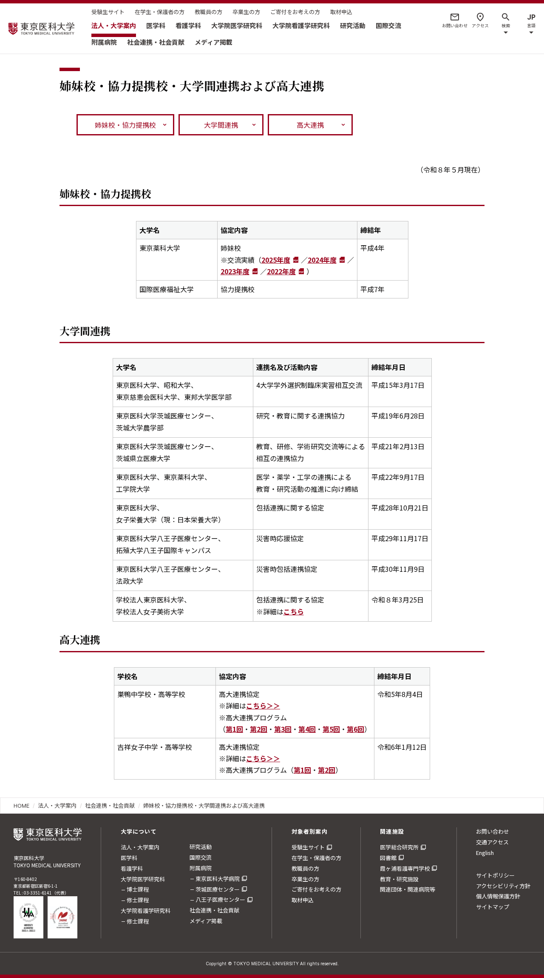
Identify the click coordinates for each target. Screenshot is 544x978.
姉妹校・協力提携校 (125, 125)
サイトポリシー (495, 875)
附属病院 (104, 41)
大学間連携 (221, 125)
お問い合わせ (492, 831)
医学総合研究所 (399, 847)
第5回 (331, 729)
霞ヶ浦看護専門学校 (405, 868)
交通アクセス (492, 842)
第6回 (355, 729)
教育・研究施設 (399, 879)
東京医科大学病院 (218, 879)
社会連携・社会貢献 (155, 41)
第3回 (283, 729)
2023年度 (235, 271)
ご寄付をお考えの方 (295, 12)
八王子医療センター (220, 899)
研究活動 (353, 25)
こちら (293, 611)
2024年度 (322, 260)
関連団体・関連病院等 (407, 889)
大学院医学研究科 (236, 25)
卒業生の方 (246, 12)
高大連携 (310, 125)
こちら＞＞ (263, 705)
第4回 (307, 729)
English (485, 853)
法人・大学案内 (113, 25)
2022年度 (281, 271)
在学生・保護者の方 (159, 12)
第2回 (258, 729)
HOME (21, 805)
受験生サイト (108, 12)
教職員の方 (208, 12)
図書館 (388, 858)
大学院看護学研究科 (301, 25)
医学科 (155, 25)
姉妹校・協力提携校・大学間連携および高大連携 (204, 805)
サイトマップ (492, 907)
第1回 (234, 729)
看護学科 (188, 25)
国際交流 (388, 25)
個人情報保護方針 (498, 896)
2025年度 (275, 260)
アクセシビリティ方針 (503, 886)
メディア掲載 (213, 41)
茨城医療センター (218, 889)
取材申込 (341, 12)
